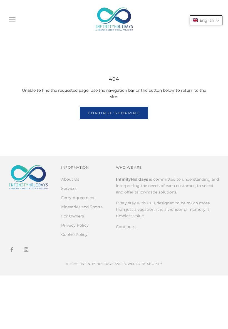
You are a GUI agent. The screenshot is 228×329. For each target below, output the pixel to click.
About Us (70, 179)
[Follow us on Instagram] (26, 249)
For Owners (72, 216)
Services (69, 188)
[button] (206, 20)
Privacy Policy (75, 225)
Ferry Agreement (78, 197)
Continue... (126, 226)
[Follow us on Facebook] (11, 249)
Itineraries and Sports (82, 206)
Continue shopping (114, 113)
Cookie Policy (74, 234)
